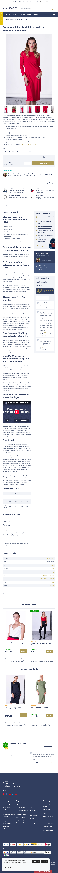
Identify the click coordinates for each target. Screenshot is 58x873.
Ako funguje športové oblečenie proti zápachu (45, 231)
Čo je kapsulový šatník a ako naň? (44, 222)
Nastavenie (8, 867)
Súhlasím (44, 861)
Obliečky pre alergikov (48, 823)
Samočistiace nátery (21, 814)
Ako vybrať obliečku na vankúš (48, 813)
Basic (42, 578)
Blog (28, 1)
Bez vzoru (52, 589)
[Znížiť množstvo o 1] (25, 163)
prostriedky (8, 532)
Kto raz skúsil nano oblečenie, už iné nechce (46, 217)
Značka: (7, 182)
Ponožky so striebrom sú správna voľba (44, 240)
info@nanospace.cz (47, 174)
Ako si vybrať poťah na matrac (48, 820)
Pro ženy (52, 582)
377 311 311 (29, 174)
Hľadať (37, 7)
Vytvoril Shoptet (51, 864)
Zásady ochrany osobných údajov (7, 822)
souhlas (24, 862)
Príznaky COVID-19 (20, 817)
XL (53, 585)
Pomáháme (32, 821)
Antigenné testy (20, 820)
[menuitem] (5, 14)
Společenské (51, 578)
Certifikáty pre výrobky (17, 1)
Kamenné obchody (7, 812)
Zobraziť (23, 651)
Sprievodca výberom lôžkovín (47, 805)
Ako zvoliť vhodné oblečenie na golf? (45, 236)
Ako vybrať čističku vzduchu (47, 827)
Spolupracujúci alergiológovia (6, 827)
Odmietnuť (36, 861)
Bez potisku (46, 589)
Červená (52, 565)
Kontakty (32, 804)
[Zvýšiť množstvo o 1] (30, 163)
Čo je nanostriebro (20, 807)
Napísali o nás (9, 1)
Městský (46, 578)
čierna (34, 144)
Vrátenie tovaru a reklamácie (6, 808)
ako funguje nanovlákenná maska (22, 811)
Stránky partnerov (34, 815)
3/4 (53, 572)
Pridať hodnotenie (42, 298)
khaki (21, 144)
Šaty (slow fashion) (50, 558)
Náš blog (32, 818)
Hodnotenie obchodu (34, 1)
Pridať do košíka (43, 163)
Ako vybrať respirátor (48, 830)
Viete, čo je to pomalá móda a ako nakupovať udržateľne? (45, 227)
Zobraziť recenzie (48, 746)
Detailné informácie (7, 170)
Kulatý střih (51, 575)
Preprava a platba (7, 804)
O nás (24, 1)
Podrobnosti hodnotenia (20, 24)
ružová (30, 144)
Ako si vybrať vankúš (47, 809)
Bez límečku (46, 575)
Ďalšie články (39, 246)
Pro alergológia (33, 823)
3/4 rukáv (52, 568)
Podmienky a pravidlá (7, 819)
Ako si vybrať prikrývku (48, 816)
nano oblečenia (19, 545)
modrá (25, 144)
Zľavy (4, 1)
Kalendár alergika (20, 804)
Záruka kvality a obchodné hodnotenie (9, 815)
